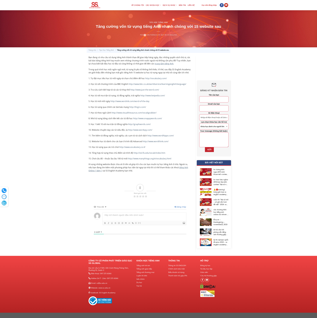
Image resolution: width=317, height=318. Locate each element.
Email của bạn (214, 104)
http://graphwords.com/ (139, 124)
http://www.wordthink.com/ (156, 141)
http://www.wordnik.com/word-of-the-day (130, 101)
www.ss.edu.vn (104, 288)
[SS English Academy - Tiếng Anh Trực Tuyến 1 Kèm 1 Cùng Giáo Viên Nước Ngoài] (99, 5)
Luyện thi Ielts (141, 275)
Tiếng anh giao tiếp (144, 269)
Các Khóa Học (152, 5)
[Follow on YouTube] (226, 5)
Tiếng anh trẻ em (143, 265)
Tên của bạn (214, 95)
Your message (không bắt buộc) (213, 131)
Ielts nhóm (140, 279)
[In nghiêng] (108, 223)
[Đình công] (115, 223)
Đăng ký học (205, 265)
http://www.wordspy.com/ (140, 130)
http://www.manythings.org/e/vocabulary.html (149, 158)
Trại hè (139, 286)
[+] (139, 223)
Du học (139, 282)
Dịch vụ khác (169, 5)
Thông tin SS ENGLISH (177, 265)
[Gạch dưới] (112, 223)
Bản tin (182, 5)
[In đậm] (105, 223)
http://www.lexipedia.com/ (152, 95)
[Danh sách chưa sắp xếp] (122, 223)
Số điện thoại (213, 113)
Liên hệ (191, 5)
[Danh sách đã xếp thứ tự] (119, 223)
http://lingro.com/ (137, 107)
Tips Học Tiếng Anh (158, 22)
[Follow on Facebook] (222, 5)
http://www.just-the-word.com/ (144, 89)
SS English (172, 35)
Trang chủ (92, 50)
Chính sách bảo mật (176, 269)
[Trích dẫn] (126, 223)
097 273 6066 (105, 273)
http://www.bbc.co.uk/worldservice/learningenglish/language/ (157, 84)
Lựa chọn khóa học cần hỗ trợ (214, 122)
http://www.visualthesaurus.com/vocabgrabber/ (134, 112)
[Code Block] (129, 223)
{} (136, 223)
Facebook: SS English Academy (102, 293)
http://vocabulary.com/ (156, 78)
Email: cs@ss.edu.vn (99, 283)
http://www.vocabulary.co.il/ (132, 147)
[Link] (132, 223)
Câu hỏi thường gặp (208, 275)
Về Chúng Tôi (137, 5)
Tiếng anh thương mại (145, 272)
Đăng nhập (181, 207)
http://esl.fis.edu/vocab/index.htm (149, 153)
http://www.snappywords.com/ (147, 118)
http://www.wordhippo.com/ (160, 135)
